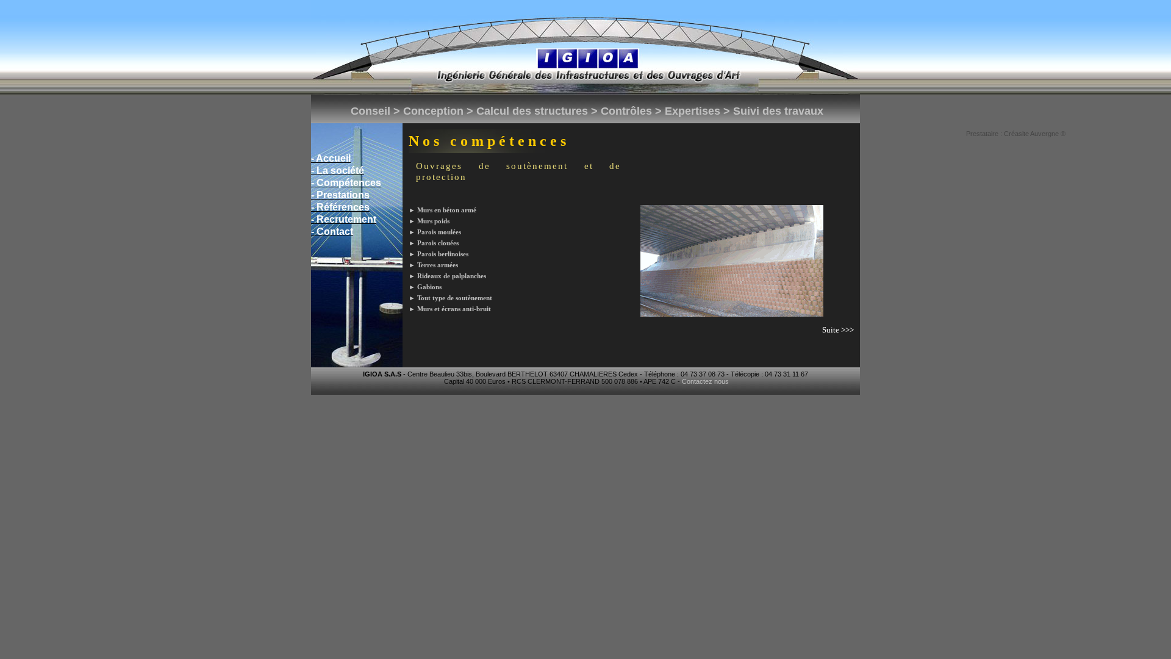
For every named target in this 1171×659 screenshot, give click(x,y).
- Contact (332, 231)
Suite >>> (838, 329)
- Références (340, 207)
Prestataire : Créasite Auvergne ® (1015, 133)
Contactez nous (705, 381)
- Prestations (340, 195)
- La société (337, 170)
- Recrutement (343, 219)
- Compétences (346, 183)
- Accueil (331, 158)
